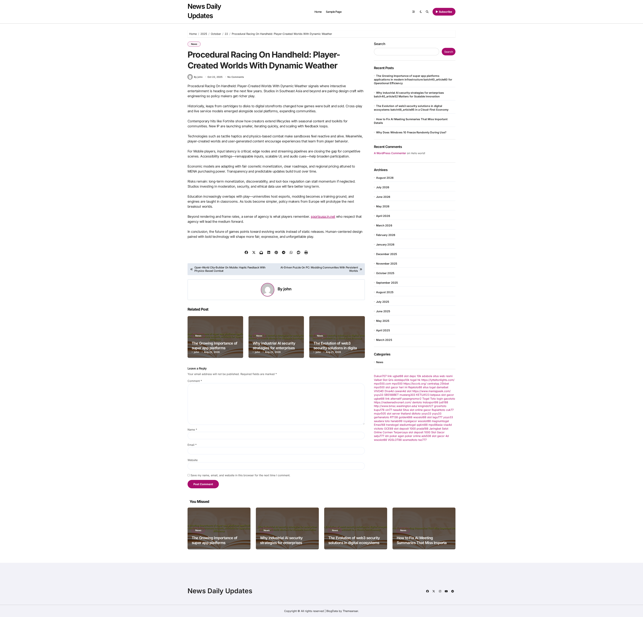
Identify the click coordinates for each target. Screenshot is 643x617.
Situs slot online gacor (417, 410)
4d (447, 436)
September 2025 (387, 282)
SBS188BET (391, 394)
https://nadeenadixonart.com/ (392, 402)
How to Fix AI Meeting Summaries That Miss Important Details (423, 543)
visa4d (447, 424)
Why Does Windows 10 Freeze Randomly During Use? (411, 132)
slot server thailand (399, 413)
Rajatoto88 (415, 387)
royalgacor (410, 421)
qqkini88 (422, 424)
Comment (195, 381)
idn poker (391, 436)
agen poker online (409, 436)
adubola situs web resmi (437, 376)
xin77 (388, 410)
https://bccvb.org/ (414, 383)
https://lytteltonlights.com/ (437, 380)
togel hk (415, 380)
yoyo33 (426, 413)
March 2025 (384, 340)
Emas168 (379, 424)
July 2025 (382, 301)
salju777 (379, 436)
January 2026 (385, 244)
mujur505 (380, 413)
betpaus (435, 394)
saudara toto (382, 421)
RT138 (394, 417)
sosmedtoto (410, 439)
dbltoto (416, 413)
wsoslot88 (419, 417)
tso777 (422, 439)
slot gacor (447, 394)
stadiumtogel (408, 424)
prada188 (422, 428)
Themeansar (350, 611)
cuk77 (450, 410)
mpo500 (397, 383)
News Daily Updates (220, 591)
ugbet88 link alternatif (388, 398)
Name (192, 429)
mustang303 (407, 394)
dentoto (417, 402)
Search (379, 44)
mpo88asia (435, 424)
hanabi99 (396, 421)
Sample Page (333, 11)
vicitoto (378, 428)
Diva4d (389, 391)
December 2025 (386, 254)
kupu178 (379, 410)
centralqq (433, 383)
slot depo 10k (412, 376)
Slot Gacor (438, 432)
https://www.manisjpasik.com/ (431, 391)
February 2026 (385, 235)
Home (318, 11)
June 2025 (383, 311)
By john (198, 76)
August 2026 (385, 177)
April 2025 (383, 330)
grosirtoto (440, 406)
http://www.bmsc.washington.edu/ (395, 406)
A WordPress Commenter (390, 153)
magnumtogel (440, 421)
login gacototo (446, 398)
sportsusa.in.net (323, 217)
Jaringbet (435, 428)
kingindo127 (425, 406)
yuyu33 (378, 394)
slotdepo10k (401, 380)
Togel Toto (429, 398)
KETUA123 (423, 394)
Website (193, 460)
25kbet (444, 383)
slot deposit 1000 (405, 428)
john (287, 288)
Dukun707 (380, 376)
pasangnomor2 (411, 398)
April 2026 (383, 216)
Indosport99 (430, 402)
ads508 (426, 436)
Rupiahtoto (438, 410)
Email (192, 444)
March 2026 (384, 225)
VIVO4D (379, 391)
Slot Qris (388, 380)
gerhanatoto (381, 417)
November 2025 (386, 263)
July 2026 (382, 187)
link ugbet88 (395, 376)
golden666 (405, 417)
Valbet (378, 380)
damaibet (442, 387)
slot (409, 391)
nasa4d (397, 410)
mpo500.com (382, 383)
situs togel (429, 387)
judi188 (443, 402)
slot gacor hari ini (396, 387)
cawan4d (400, 391)
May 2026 (382, 206)
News (194, 44)
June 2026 (383, 196)
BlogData (332, 611)
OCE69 (388, 428)
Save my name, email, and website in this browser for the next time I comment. (240, 475)
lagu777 (437, 417)
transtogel (392, 424)
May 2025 (382, 320)
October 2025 (385, 273)
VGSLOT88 (395, 439)
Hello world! (418, 153)
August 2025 (385, 292)
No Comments (235, 76)
